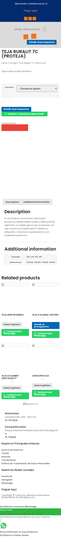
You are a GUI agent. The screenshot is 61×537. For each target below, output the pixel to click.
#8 (40, 256)
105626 (30, 262)
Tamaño (9, 87)
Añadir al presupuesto (41, 42)
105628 (37, 262)
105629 (45, 262)
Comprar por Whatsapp (13, 332)
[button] (44, 29)
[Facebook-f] (26, 18)
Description (12, 202)
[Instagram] (30, 18)
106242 (52, 262)
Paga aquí (30, 10)
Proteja (13, 63)
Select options (12, 324)
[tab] (12, 202)
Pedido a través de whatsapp (26, 114)
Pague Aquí (9, 489)
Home (4, 63)
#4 (32, 256)
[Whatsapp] (34, 18)
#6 (36, 256)
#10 (28, 256)
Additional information (36, 202)
